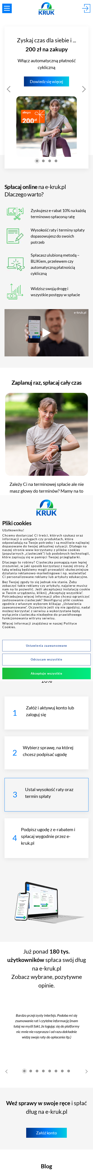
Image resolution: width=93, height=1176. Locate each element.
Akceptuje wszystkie (47, 673)
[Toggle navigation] (7, 8)
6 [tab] (56, 1071)
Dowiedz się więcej (46, 81)
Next (83, 87)
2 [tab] (43, 161)
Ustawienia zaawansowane (46, 645)
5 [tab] (49, 1071)
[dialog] (46, 588)
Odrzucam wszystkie (46, 659)
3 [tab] (49, 161)
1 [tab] (37, 161)
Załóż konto (46, 1133)
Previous (9, 87)
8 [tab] (68, 1071)
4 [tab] (56, 161)
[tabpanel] (46, 97)
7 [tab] (62, 1071)
